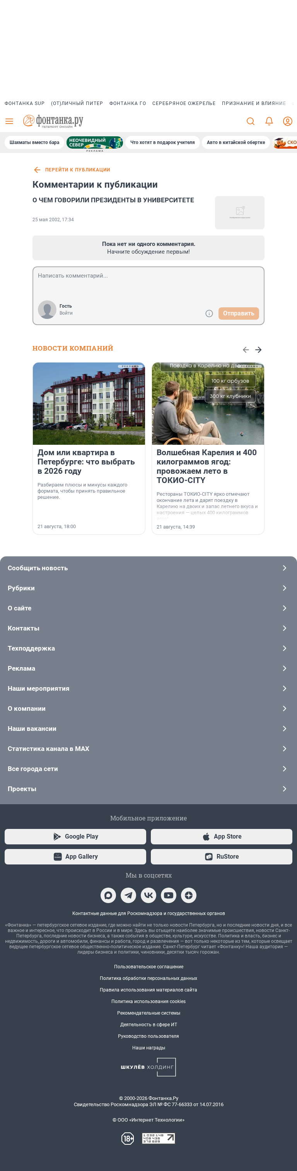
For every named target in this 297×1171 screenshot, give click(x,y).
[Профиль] (287, 121)
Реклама (21, 668)
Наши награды (148, 1048)
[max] (108, 895)
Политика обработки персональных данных (148, 978)
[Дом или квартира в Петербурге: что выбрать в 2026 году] (89, 404)
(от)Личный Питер (77, 103)
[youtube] (168, 895)
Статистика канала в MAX (48, 748)
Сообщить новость (38, 568)
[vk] (148, 895)
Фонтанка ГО (127, 103)
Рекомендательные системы (148, 1013)
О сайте (19, 608)
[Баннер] (94, 142)
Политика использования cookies (148, 1001)
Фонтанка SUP (25, 103)
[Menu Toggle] (9, 121)
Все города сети (33, 769)
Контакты (23, 628)
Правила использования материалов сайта (148, 990)
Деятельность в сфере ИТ (148, 1024)
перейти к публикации (77, 170)
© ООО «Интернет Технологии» (148, 1120)
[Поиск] (250, 121)
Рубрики (21, 588)
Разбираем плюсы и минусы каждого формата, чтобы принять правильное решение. (82, 491)
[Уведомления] (269, 121)
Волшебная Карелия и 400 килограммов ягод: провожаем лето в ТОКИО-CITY (207, 466)
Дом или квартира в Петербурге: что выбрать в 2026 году (86, 462)
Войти (66, 313)
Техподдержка (31, 648)
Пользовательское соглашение (148, 966)
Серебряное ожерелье (184, 103)
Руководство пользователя (148, 1036)
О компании (27, 708)
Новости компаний (72, 348)
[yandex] (188, 895)
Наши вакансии (32, 728)
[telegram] (128, 895)
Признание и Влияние (254, 103)
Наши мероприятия (39, 688)
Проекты (22, 789)
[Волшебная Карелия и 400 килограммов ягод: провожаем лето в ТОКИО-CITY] (208, 404)
